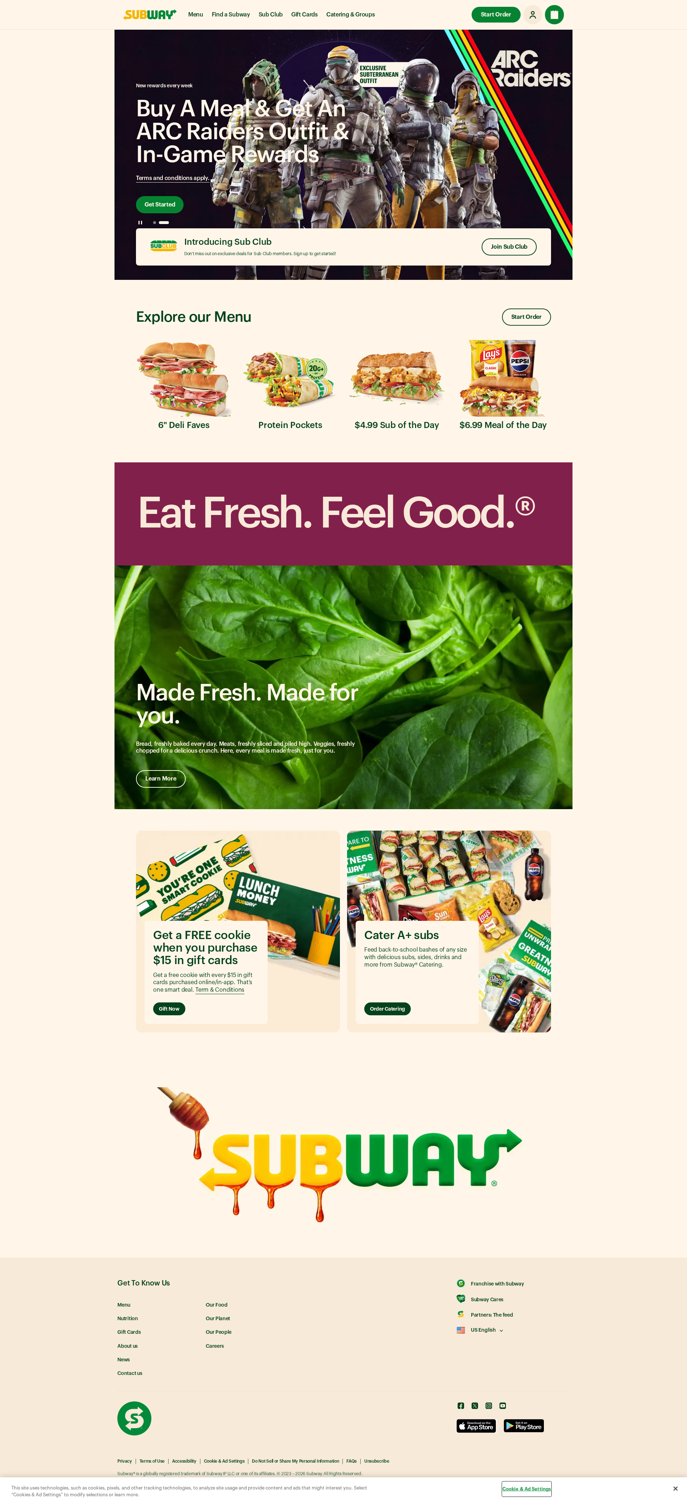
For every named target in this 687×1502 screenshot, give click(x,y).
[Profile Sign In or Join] (532, 14)
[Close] (675, 1489)
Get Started (160, 205)
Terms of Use (152, 1461)
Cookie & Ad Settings (224, 1461)
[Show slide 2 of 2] (164, 222)
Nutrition (127, 1318)
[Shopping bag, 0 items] (554, 14)
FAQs (351, 1461)
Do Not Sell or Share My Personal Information (295, 1461)
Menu (195, 15)
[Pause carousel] (140, 222)
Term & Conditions (219, 990)
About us (127, 1346)
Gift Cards (304, 15)
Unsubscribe (376, 1461)
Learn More (160, 779)
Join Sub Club (509, 247)
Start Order (496, 15)
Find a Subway (231, 15)
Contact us (129, 1373)
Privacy (124, 1461)
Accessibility (184, 1461)
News (123, 1359)
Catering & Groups (350, 15)
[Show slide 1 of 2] (154, 222)
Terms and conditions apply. (172, 178)
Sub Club (271, 15)
